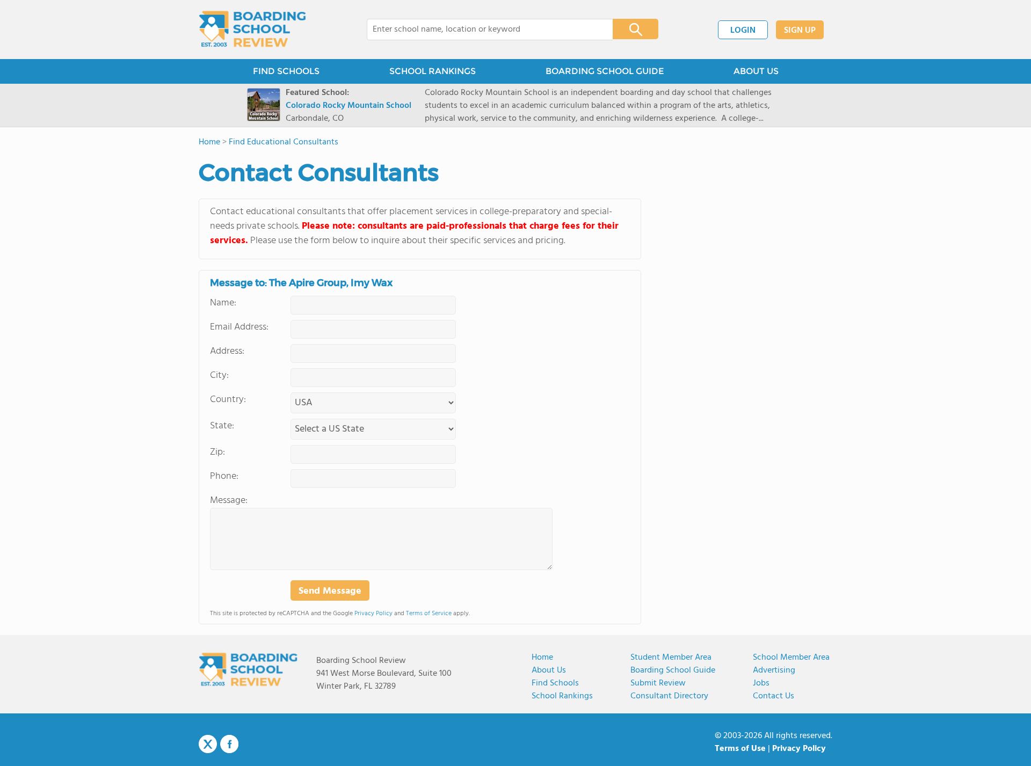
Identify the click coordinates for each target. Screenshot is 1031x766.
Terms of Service (429, 613)
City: (219, 375)
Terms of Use (740, 749)
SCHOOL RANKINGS (432, 71)
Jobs (761, 683)
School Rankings (562, 696)
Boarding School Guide (672, 670)
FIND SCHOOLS (286, 71)
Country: (228, 399)
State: (222, 426)
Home (542, 657)
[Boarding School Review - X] (208, 744)
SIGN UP (800, 31)
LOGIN (743, 31)
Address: (227, 351)
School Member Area (791, 657)
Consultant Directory (669, 696)
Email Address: (239, 327)
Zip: (217, 452)
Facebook (229, 744)
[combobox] (482, 29)
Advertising (774, 670)
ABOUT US (756, 71)
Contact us (773, 696)
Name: (223, 303)
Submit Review (658, 683)
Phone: (224, 476)
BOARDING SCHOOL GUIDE (605, 71)
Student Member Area (670, 657)
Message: (229, 500)
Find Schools (555, 683)
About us (549, 670)
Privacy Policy (373, 613)
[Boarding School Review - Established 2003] (253, 29)
